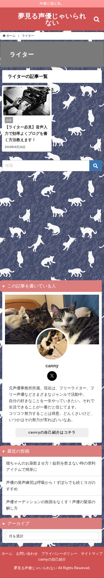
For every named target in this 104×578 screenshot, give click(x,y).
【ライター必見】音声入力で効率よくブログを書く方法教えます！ (26, 133)
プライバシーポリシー (59, 553)
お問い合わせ (27, 553)
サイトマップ (92, 553)
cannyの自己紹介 (52, 559)
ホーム (7, 553)
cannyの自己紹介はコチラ (52, 432)
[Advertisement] (52, 226)
